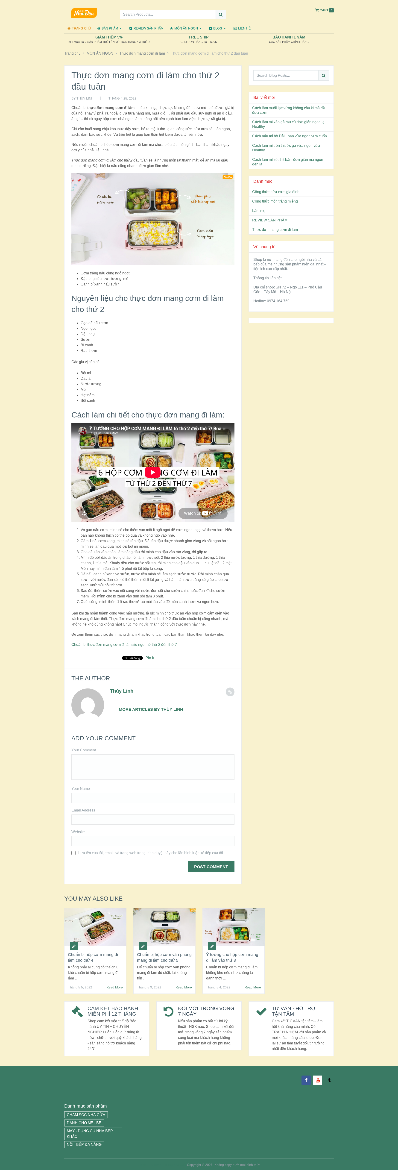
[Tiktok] (329, 1080)
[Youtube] (317, 1080)
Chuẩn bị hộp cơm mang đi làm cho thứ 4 (93, 957)
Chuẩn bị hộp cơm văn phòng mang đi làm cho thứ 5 (164, 957)
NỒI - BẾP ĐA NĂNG (84, 1144)
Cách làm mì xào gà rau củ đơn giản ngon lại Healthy (288, 124)
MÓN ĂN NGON (185, 28)
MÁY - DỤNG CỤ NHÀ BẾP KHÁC (90, 1133)
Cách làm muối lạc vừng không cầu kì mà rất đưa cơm (288, 110)
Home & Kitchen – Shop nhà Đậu (162, 1165)
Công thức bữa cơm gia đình (275, 192)
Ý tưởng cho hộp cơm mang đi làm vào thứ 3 (232, 957)
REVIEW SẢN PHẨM (148, 28)
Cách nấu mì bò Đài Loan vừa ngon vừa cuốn (289, 136)
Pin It (150, 658)
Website (78, 832)
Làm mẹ (258, 211)
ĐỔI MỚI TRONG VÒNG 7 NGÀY (206, 1011)
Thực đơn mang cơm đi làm (275, 230)
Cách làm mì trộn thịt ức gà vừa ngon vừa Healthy (286, 148)
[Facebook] (306, 1080)
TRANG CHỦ (81, 28)
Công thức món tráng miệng (275, 201)
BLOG (217, 28)
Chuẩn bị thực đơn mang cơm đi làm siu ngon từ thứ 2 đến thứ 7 (124, 645)
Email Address (83, 810)
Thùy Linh (85, 98)
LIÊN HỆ (244, 28)
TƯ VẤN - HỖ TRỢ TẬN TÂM (294, 1011)
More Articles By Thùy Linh (151, 709)
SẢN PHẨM (109, 28)
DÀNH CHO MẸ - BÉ (84, 1123)
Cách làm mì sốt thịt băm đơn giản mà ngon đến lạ (287, 162)
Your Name (80, 789)
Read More (114, 987)
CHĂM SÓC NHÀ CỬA (86, 1115)
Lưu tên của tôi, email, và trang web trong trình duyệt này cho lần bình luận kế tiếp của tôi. (151, 853)
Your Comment (83, 750)
